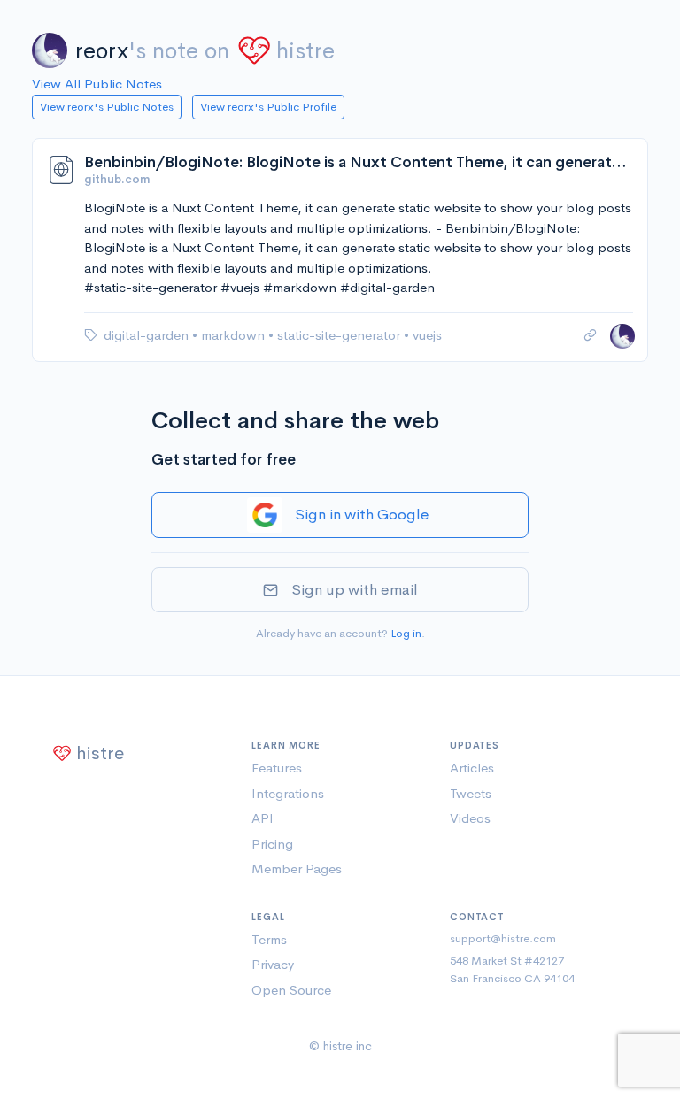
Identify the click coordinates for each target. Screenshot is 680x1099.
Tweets (470, 793)
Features (276, 767)
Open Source (291, 989)
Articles (472, 767)
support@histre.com (503, 938)
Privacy (272, 964)
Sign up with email (354, 589)
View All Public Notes (97, 83)
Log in (405, 633)
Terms (269, 939)
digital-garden (148, 335)
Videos (470, 818)
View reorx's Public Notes (107, 106)
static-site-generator (340, 335)
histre (305, 50)
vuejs (427, 335)
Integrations (287, 793)
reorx (101, 50)
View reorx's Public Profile (268, 106)
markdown (234, 335)
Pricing (272, 843)
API (262, 818)
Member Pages (296, 868)
